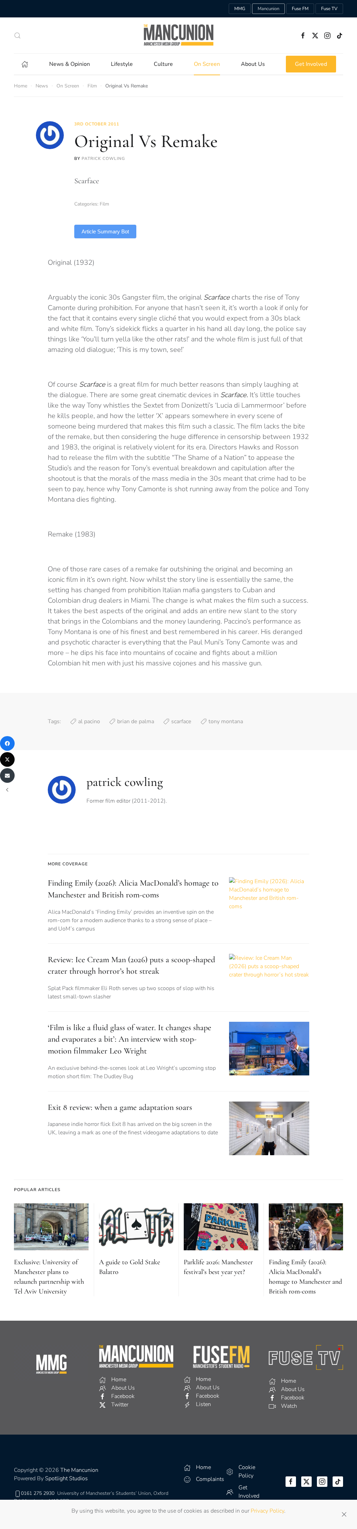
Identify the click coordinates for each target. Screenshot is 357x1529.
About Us (253, 64)
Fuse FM (300, 9)
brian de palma (135, 721)
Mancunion (268, 9)
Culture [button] (163, 64)
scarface (181, 721)
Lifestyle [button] (122, 64)
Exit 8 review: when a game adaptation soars (120, 1107)
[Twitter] (7, 759)
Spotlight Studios (66, 1478)
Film (104, 204)
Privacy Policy (267, 1511)
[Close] (344, 1514)
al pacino (89, 721)
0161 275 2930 (37, 1493)
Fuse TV (329, 9)
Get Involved (311, 64)
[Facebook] (7, 743)
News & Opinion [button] (69, 64)
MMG (239, 9)
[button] (17, 35)
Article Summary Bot (105, 231)
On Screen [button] (207, 64)
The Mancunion (79, 1470)
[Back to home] (178, 35)
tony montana (225, 721)
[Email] (7, 775)
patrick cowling (103, 158)
